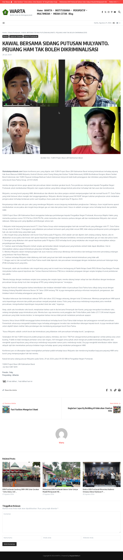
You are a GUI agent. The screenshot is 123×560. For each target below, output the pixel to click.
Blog (71, 13)
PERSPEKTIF (79, 10)
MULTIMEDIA (43, 13)
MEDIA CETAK (60, 13)
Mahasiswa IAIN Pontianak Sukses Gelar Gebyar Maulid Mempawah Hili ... (60, 490)
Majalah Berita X (75, 556)
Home (40, 10)
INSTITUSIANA (62, 10)
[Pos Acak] (114, 23)
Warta (61, 443)
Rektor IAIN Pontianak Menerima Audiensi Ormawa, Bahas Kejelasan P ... (98, 490)
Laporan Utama (16, 36)
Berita (5, 36)
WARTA (17, 11)
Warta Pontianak (14, 32)
